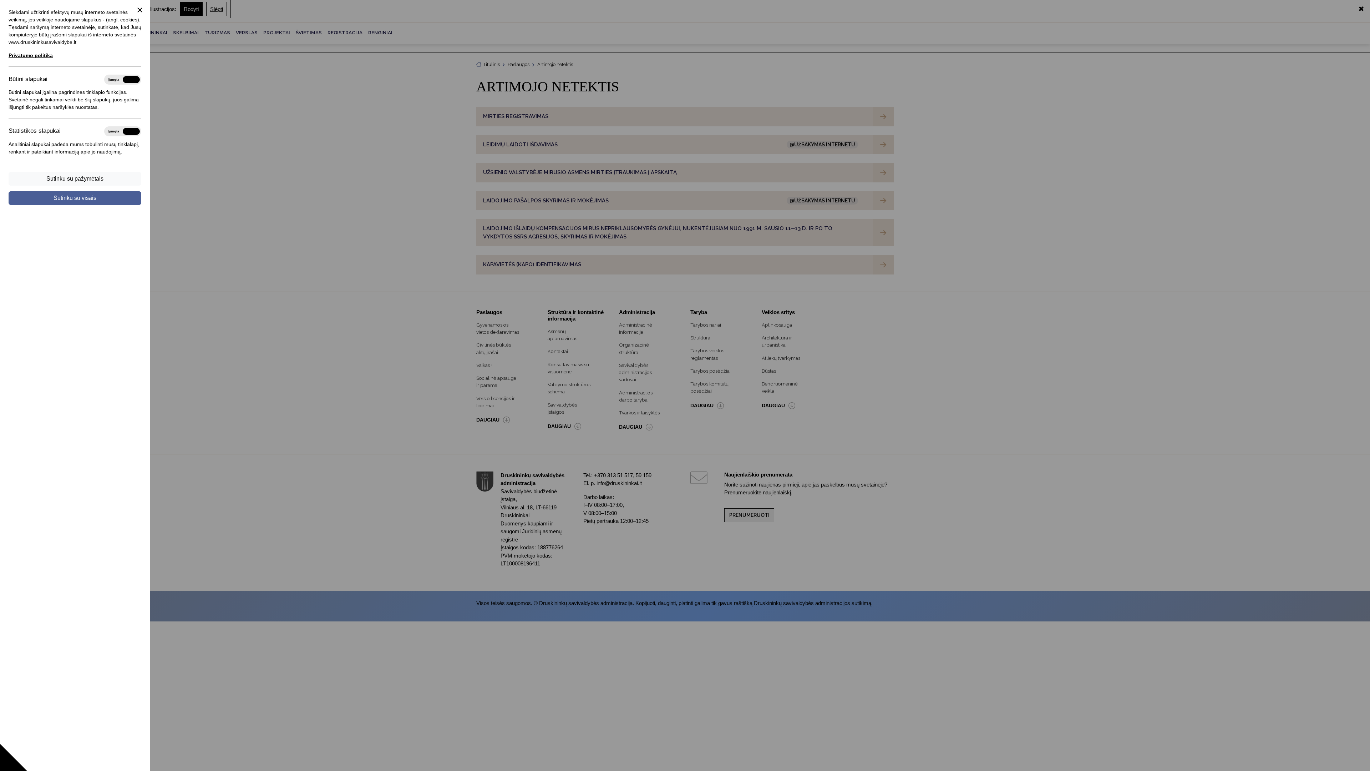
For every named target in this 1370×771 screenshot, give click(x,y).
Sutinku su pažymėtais (74, 179)
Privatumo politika (31, 55)
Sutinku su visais (75, 198)
